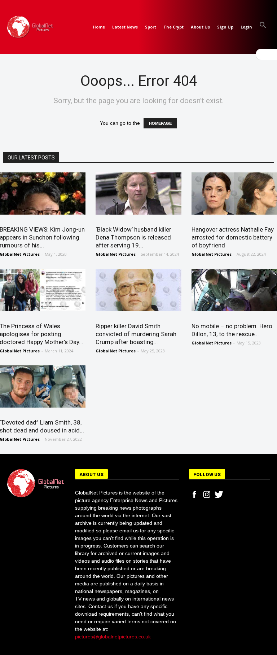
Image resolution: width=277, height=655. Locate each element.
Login (246, 27)
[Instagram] (206, 494)
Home (99, 27)
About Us (200, 27)
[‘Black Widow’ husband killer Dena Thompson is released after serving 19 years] (138, 193)
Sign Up (225, 27)
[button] (263, 27)
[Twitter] (219, 494)
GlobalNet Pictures (116, 254)
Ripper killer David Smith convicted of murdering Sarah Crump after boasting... (136, 334)
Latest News (125, 27)
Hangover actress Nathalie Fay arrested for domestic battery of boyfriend (233, 237)
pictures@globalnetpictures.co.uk (113, 636)
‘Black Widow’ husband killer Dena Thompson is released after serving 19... (133, 237)
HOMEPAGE (160, 123)
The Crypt (173, 27)
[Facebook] (194, 494)
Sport (150, 27)
